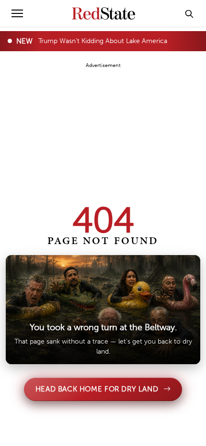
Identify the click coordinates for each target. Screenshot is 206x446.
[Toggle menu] (17, 13)
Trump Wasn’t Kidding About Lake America (102, 40)
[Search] (189, 13)
